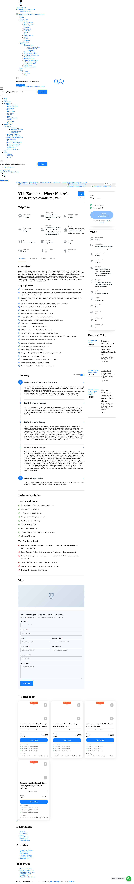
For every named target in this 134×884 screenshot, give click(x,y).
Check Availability (103, 215)
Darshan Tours (24, 42)
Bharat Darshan (28, 22)
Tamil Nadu (27, 39)
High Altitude (24, 875)
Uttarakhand (23, 833)
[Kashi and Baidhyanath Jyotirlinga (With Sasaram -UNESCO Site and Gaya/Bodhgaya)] (94, 389)
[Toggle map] (45, 718)
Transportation (27, 214)
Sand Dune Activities (33, 47)
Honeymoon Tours (29, 58)
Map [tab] (54, 258)
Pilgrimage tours (24, 858)
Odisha (26, 37)
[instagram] (21, 4)
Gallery (109, 184)
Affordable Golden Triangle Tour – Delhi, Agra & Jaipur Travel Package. (33, 785)
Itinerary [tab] (34, 258)
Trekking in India (32, 48)
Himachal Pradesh (29, 24)
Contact (26, 71)
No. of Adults (24, 646)
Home (22, 16)
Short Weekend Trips (30, 67)
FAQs (25, 75)
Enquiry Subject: (25, 655)
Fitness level (71, 240)
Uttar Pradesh (105, 408)
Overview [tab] (22, 258)
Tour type (70, 226)
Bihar (25, 34)
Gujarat (26, 32)
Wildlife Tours (28, 65)
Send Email (26, 683)
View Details (34, 740)
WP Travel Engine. (55, 881)
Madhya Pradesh (28, 35)
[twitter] (21, 2)
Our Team (27, 73)
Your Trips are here (25, 11)
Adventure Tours (28, 45)
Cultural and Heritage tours (31, 55)
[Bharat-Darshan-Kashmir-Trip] (27, 184)
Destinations (23, 21)
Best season (48, 225)
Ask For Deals (20, 85)
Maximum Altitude (73, 214)
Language (48, 240)
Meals (24, 240)
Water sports (30, 50)
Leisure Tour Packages (30, 62)
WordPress (71, 881)
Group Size (26, 249)
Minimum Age (49, 249)
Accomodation (49, 212)
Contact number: (57, 638)
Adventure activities (26, 855)
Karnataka (27, 40)
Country (23, 638)
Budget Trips (24, 19)
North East (27, 30)
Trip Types (23, 44)
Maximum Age (72, 249)
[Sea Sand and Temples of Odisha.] (94, 370)
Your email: (24, 630)
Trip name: (24, 617)
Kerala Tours (27, 29)
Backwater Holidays (29, 52)
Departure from (27, 228)
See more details (33, 730)
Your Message (25, 663)
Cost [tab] (44, 258)
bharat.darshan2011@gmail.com (25, 9)
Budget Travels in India (30, 53)
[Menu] (0, 95)
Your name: (24, 621)
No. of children (56, 646)
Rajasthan (26, 27)
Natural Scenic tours (29, 63)
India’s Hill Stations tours (31, 60)
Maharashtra (27, 26)
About (22, 17)
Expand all (76, 374)
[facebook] (21, 1)
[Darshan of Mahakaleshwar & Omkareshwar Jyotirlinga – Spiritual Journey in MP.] (94, 340)
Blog (21, 68)
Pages (21, 70)
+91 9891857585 (21, 8)
